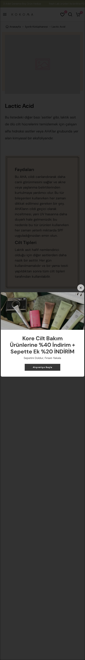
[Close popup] (80, 287)
